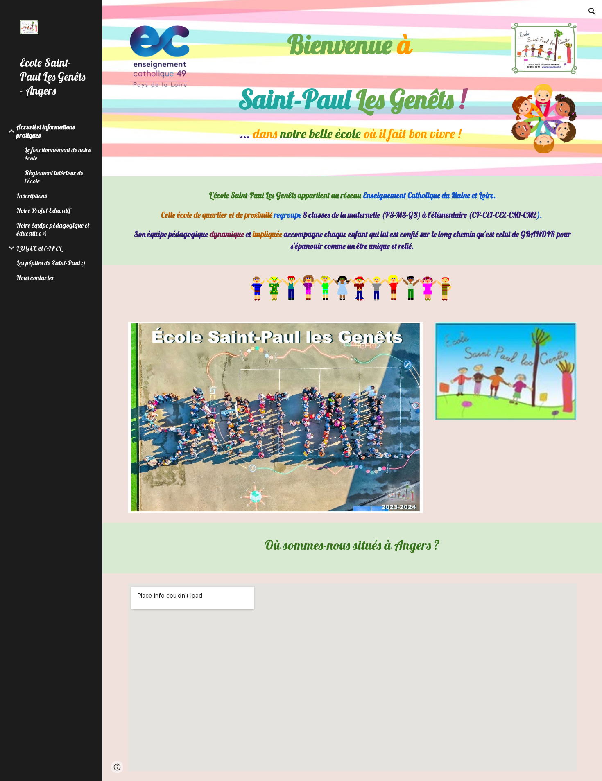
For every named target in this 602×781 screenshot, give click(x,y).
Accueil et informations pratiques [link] (45, 131)
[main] (352, 85)
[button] (592, 11)
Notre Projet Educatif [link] (43, 210)
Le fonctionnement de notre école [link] (58, 154)
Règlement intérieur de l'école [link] (54, 177)
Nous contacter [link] (35, 277)
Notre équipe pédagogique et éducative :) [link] (52, 229)
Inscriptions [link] (31, 196)
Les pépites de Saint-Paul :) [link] (51, 263)
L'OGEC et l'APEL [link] (39, 248)
